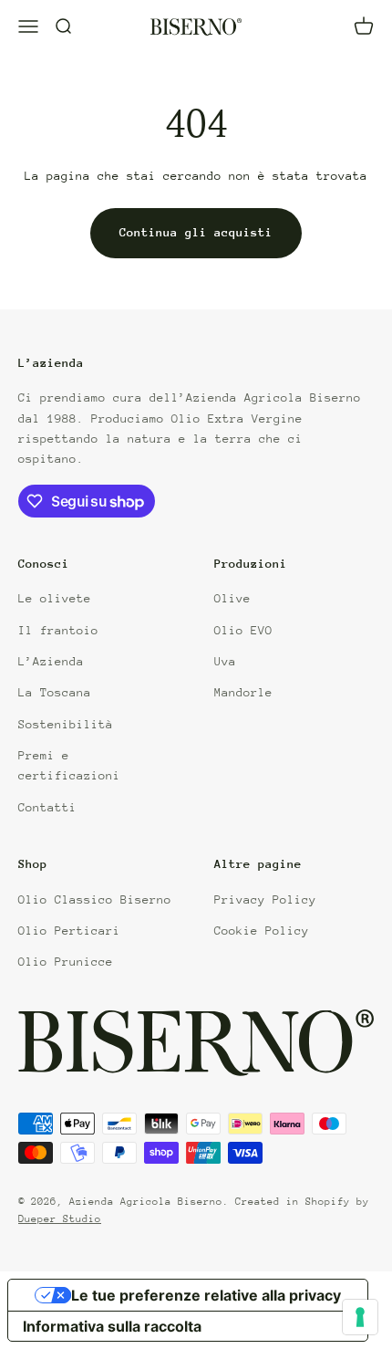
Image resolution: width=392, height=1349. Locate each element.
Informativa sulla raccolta (112, 1326)
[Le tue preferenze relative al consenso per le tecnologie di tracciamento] (360, 1317)
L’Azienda (51, 661)
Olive (232, 598)
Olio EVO (243, 630)
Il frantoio (58, 630)
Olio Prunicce (65, 961)
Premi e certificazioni (69, 765)
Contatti (47, 807)
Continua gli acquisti (196, 232)
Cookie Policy (261, 930)
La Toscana (54, 692)
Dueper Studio (59, 1219)
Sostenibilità (65, 724)
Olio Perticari (69, 930)
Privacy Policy (265, 899)
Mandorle (243, 692)
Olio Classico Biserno (94, 899)
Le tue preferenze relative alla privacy (206, 1295)
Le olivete (54, 598)
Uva (225, 661)
